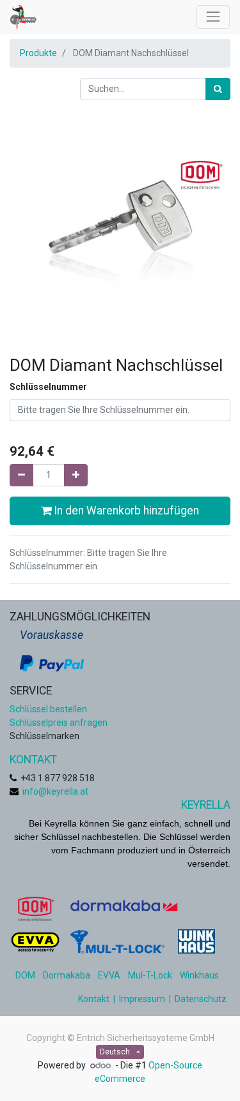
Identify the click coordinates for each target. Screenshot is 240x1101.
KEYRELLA (205, 804)
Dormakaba (66, 975)
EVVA (109, 975)
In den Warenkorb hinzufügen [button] (125, 510)
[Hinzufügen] (76, 475)
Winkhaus (199, 975)
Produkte (38, 53)
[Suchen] (217, 89)
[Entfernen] (21, 475)
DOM (25, 975)
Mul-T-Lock (150, 975)
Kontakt (93, 999)
